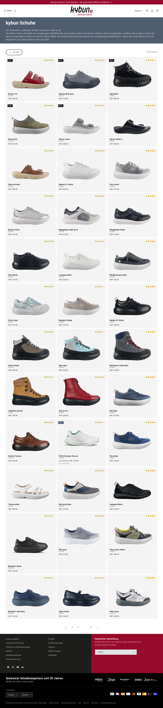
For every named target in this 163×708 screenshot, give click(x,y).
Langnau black (116, 504)
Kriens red (12, 94)
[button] (4, 10)
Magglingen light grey (68, 230)
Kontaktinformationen (108, 703)
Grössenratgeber (12, 639)
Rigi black (114, 94)
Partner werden (55, 651)
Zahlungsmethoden (13, 655)
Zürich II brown (14, 456)
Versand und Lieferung (15, 643)
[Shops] (146, 10)
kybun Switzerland (17, 703)
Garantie (9, 651)
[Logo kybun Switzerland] (99, 679)
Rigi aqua (63, 366)
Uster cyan (13, 320)
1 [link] (65, 627)
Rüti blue (113, 411)
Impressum (95, 703)
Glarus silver (64, 139)
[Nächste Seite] (97, 627)
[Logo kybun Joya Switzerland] (146, 679)
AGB (79, 703)
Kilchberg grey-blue (118, 275)
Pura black (13, 275)
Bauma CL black (117, 320)
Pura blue (114, 456)
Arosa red (63, 411)
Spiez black (64, 612)
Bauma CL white (66, 185)
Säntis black (13, 366)
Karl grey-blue (65, 504)
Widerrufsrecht (54, 703)
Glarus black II (116, 139)
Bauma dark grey (66, 94)
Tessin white (14, 504)
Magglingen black (117, 230)
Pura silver (114, 185)
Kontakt (52, 639)
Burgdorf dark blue (16, 612)
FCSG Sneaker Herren (68, 456)
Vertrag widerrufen (13, 659)
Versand (86, 703)
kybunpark (53, 655)
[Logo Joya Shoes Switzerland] (111, 679)
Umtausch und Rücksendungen (18, 647)
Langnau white (65, 275)
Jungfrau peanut (15, 411)
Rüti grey (63, 550)
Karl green (12, 139)
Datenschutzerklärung (68, 703)
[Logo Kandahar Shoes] (125, 679)
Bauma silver (14, 230)
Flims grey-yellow (117, 550)
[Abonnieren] (134, 652)
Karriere (52, 647)
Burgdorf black (14, 566)
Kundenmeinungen (56, 643)
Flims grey (114, 612)
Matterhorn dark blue (119, 366)
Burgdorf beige (65, 320)
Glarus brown (14, 185)
